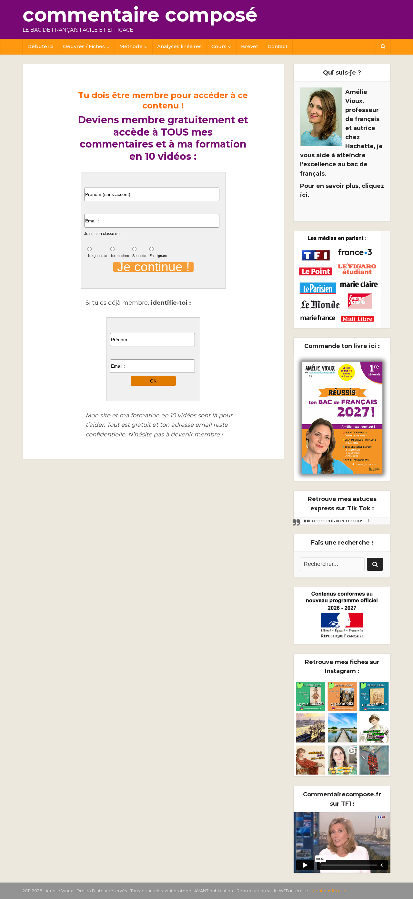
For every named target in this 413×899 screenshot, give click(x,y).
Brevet (249, 46)
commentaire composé (140, 15)
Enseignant (158, 256)
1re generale (97, 256)
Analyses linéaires (179, 46)
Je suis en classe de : (103, 233)
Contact (277, 46)
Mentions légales (329, 890)
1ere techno (119, 256)
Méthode (131, 46)
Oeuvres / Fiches (84, 46)
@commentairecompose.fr (337, 520)
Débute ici (40, 46)
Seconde (139, 256)
